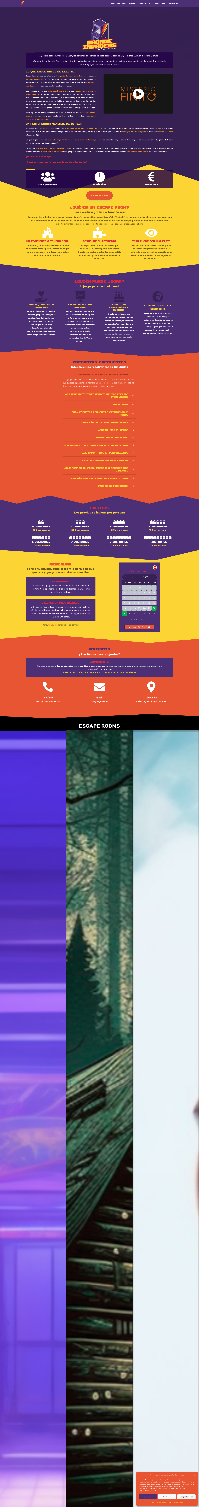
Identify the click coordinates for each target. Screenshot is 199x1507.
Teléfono (47, 697)
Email (99, 697)
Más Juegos (154, 3)
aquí (52, 624)
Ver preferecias (186, 1497)
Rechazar (167, 1497)
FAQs (164, 3)
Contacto (173, 3)
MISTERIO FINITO (64, 148)
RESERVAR (99, 195)
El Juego (111, 3)
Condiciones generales (158, 1502)
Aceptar (147, 1497)
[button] (194, 1475)
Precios (142, 3)
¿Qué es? (132, 3)
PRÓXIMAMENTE (166, 1093)
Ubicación (151, 697)
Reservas (121, 3)
